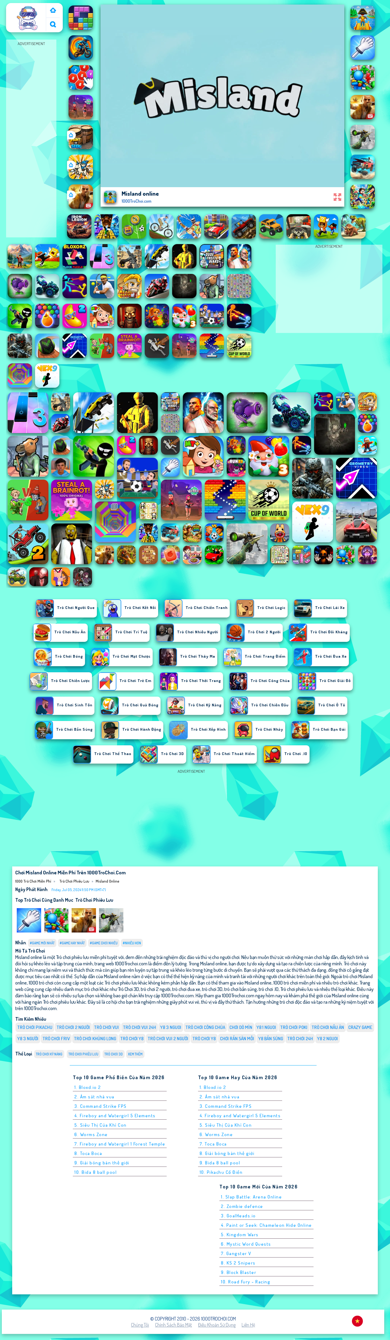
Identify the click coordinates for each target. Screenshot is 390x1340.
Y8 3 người (27, 1038)
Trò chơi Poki (293, 1027)
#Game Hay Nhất (72, 943)
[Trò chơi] (53, 11)
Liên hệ (248, 1325)
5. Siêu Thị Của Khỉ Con (100, 1125)
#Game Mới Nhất (42, 943)
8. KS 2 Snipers (238, 1263)
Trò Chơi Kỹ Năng (49, 1054)
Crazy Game (360, 1027)
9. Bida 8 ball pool (220, 1163)
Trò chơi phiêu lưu (74, 881)
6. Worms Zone (91, 1134)
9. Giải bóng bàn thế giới (101, 1163)
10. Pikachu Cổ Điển (221, 1172)
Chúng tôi (140, 1325)
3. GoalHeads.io (238, 1216)
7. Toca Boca (213, 1144)
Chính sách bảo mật (173, 1325)
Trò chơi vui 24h (139, 1027)
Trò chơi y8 (132, 1038)
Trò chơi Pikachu (34, 1027)
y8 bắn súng (270, 1038)
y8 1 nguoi (266, 1027)
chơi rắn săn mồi (237, 1038)
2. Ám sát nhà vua (94, 1097)
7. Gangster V (236, 1253)
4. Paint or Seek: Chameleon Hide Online (266, 1225)
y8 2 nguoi (327, 1038)
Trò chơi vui (106, 1027)
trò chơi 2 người (73, 1027)
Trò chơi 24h (300, 1038)
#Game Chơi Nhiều (104, 943)
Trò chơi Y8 (204, 1038)
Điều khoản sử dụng (217, 1325)
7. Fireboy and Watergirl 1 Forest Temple (119, 1144)
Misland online (107, 881)
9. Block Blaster (238, 1272)
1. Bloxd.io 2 (87, 1087)
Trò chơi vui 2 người (168, 1038)
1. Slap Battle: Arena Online (251, 1197)
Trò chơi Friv (56, 1038)
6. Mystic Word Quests (246, 1244)
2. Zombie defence (242, 1206)
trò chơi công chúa (205, 1027)
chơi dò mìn (240, 1027)
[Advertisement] (31, 138)
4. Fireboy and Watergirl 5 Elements (115, 1115)
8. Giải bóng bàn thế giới (227, 1153)
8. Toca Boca (88, 1153)
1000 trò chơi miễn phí (26, 10)
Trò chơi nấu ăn (328, 1027)
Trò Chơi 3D (114, 1054)
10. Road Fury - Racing (245, 1282)
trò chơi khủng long (95, 1038)
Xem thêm (135, 1054)
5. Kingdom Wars (240, 1234)
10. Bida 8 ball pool (95, 1172)
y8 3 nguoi (170, 1027)
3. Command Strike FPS (100, 1106)
